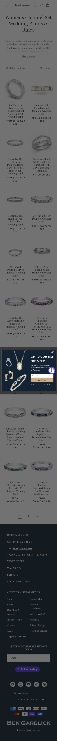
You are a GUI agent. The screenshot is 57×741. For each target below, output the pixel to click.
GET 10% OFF (42, 380)
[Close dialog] (53, 352)
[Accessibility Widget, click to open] (51, 370)
